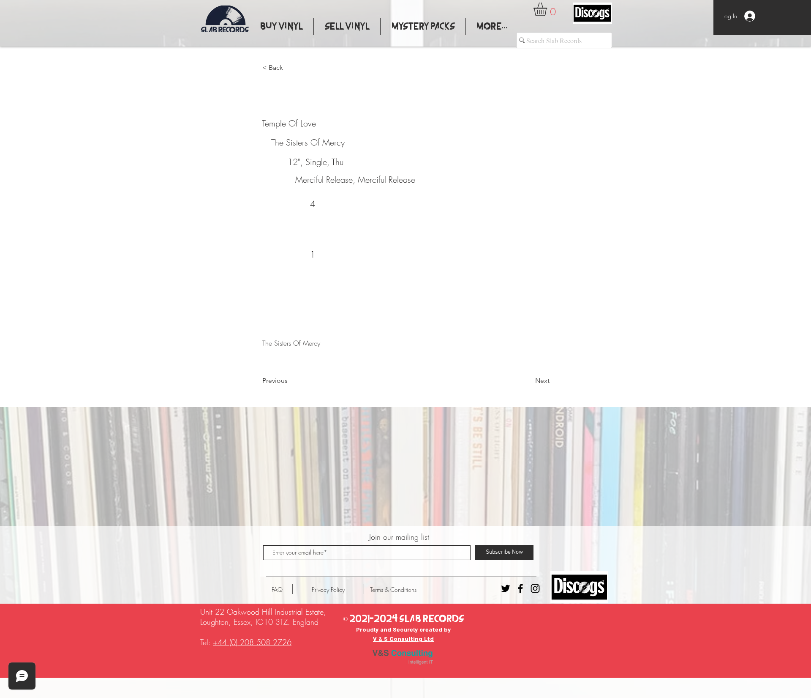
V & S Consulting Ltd (403, 639)
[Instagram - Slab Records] (535, 588)
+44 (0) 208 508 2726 (252, 642)
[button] (548, 9)
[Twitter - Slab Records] (506, 588)
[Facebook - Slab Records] (520, 588)
